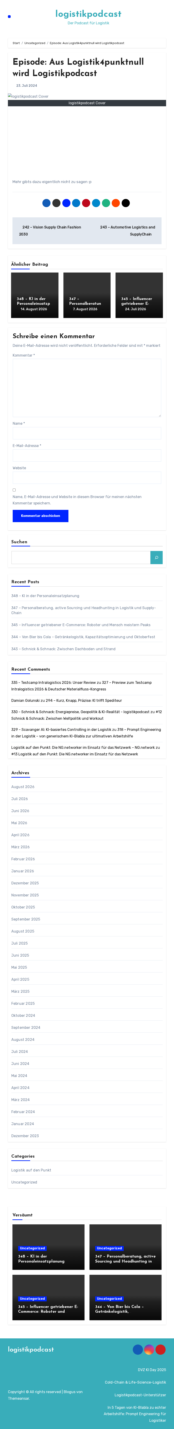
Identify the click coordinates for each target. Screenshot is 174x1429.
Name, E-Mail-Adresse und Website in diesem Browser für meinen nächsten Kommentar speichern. (77, 500)
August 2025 (22, 931)
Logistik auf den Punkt (31, 1170)
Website (19, 468)
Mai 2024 (19, 1076)
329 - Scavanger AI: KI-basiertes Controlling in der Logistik (61, 729)
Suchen (19, 542)
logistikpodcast (88, 14)
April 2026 (20, 835)
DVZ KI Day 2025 (152, 1370)
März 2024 (20, 1100)
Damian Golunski (25, 700)
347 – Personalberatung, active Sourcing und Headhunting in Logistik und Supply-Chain (125, 1261)
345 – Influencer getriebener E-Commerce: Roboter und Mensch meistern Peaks (81, 625)
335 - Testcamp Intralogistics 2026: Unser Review (53, 682)
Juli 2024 (19, 1051)
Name (19, 423)
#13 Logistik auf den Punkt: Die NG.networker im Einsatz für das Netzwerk (74, 754)
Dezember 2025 (25, 883)
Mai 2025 (19, 967)
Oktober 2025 (23, 907)
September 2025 (25, 919)
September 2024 (26, 1027)
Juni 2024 (20, 1064)
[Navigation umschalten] (9, 16)
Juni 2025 (20, 955)
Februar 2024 (23, 1112)
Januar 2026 (22, 871)
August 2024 (22, 1039)
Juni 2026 (20, 811)
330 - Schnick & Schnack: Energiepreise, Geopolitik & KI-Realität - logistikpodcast (80, 712)
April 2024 (20, 1088)
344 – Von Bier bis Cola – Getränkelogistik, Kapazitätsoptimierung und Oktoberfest (83, 637)
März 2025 (20, 991)
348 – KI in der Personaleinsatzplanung (34, 304)
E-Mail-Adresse (27, 446)
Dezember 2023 (25, 1136)
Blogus (69, 1392)
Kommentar (24, 355)
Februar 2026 (23, 859)
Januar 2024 (22, 1124)
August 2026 (22, 787)
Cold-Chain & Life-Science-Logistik (135, 1382)
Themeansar (18, 1398)
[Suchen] (156, 557)
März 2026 (20, 847)
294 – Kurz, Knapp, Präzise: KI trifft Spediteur (84, 700)
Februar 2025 (23, 1003)
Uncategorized (24, 1182)
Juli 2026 (19, 799)
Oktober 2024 (23, 1015)
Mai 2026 (19, 823)
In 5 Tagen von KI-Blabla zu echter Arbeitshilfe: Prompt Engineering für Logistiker (135, 1414)
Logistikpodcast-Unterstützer (140, 1395)
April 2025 (20, 979)
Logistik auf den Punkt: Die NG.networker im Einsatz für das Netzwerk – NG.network (83, 747)
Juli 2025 (19, 943)
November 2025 (25, 895)
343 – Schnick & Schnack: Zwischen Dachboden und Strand (63, 649)
